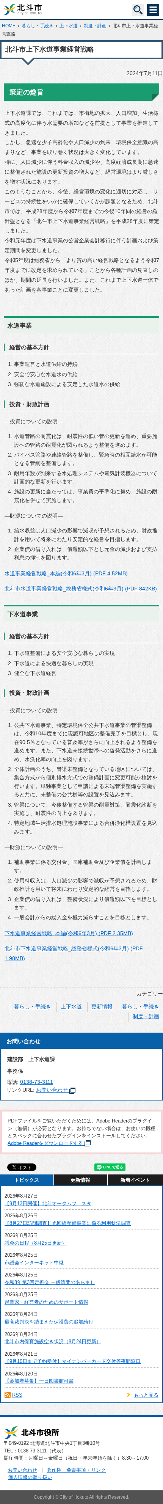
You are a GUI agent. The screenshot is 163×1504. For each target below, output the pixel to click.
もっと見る (146, 1395)
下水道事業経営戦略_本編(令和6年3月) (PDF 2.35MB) (69, 933)
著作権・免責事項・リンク (76, 1470)
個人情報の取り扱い (30, 1477)
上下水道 (69, 25)
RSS (17, 1395)
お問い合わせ (52, 1090)
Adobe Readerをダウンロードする (45, 1143)
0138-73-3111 (36, 1082)
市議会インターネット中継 (34, 1262)
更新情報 (102, 1006)
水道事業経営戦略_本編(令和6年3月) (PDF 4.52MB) (66, 573)
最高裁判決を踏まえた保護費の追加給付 (49, 1322)
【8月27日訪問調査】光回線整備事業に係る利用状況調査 (68, 1223)
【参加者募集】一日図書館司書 (39, 1381)
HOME (9, 25)
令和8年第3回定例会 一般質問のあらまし (50, 1282)
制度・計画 (95, 25)
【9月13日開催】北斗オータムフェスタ (48, 1203)
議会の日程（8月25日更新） (36, 1243)
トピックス (26, 1180)
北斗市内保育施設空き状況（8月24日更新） (53, 1341)
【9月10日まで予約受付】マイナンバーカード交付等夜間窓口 (73, 1361)
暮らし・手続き (37, 25)
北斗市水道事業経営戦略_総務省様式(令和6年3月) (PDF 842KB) (81, 589)
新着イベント (135, 1180)
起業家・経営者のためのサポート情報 (46, 1302)
